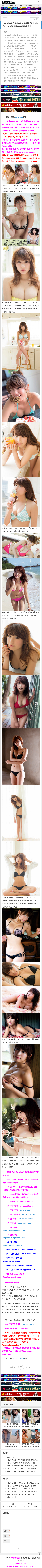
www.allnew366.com (28, 1254)
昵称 (7, 1531)
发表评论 (35, 19)
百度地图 (36, 1558)
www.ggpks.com (27, 1328)
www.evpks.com (26, 1201)
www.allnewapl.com (25, 1265)
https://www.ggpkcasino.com (14, 1245)
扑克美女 (10, 5)
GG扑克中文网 (18, 1358)
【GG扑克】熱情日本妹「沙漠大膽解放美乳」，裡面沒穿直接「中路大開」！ (11, 1446)
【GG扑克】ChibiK (10, 1457)
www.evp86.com (26, 1206)
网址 (5, 1540)
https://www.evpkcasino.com (14, 1238)
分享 (28, 1367)
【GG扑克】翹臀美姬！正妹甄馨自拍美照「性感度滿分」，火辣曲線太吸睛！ (30, 1426)
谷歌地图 (21, 1560)
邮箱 (7, 1536)
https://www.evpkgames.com (14, 1230)
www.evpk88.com (28, 1214)
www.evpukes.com (24, 1223)
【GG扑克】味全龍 (10, 1497)
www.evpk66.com (26, 1210)
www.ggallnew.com (27, 1270)
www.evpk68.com (26, 1219)
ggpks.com (19, 117)
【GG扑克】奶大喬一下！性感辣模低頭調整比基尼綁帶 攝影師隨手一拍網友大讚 (31, 1446)
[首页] (39, 1554)
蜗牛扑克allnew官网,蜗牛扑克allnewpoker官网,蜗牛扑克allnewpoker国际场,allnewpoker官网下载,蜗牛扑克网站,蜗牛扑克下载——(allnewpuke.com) (21, 158)
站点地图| (31, 1558)
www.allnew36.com (28, 1249)
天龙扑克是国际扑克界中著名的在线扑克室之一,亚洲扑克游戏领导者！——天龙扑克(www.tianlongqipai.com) (20, 1342)
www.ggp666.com (29, 1324)
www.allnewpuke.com (11, 1261)
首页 (4, 5)
